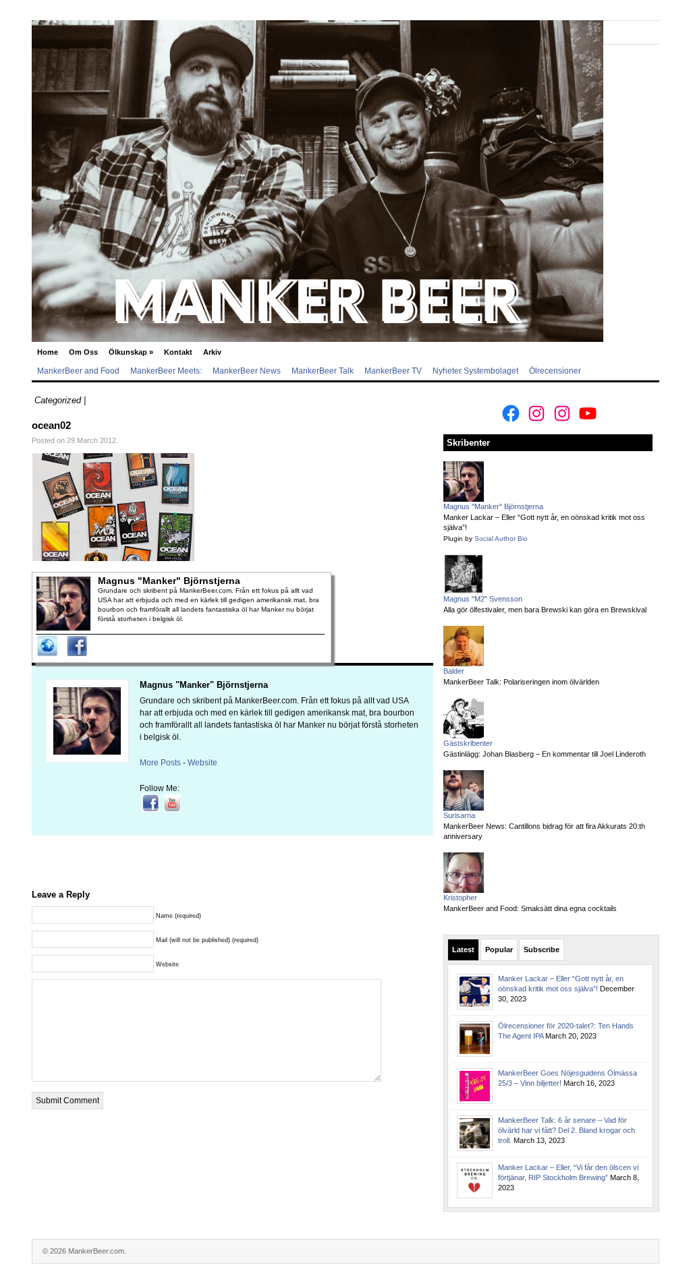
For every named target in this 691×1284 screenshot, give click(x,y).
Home (47, 352)
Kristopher (460, 898)
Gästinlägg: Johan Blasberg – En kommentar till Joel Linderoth (544, 754)
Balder (453, 671)
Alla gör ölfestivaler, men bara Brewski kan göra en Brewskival (544, 610)
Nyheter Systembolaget (475, 371)
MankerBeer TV (393, 371)
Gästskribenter (468, 743)
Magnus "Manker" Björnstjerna (204, 685)
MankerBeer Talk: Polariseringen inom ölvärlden (521, 682)
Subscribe (541, 949)
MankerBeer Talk (323, 371)
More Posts (160, 762)
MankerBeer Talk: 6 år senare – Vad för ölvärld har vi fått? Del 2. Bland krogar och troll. (566, 1130)
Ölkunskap (131, 352)
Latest (463, 949)
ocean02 (51, 425)
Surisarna (459, 815)
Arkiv (212, 352)
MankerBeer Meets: (166, 371)
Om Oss (83, 352)
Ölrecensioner (555, 371)
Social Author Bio (501, 538)
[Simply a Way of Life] (317, 339)
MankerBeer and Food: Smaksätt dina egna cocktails (530, 908)
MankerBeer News (247, 371)
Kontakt (178, 352)
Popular (499, 949)
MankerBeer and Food (78, 371)
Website (202, 762)
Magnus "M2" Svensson (482, 599)
